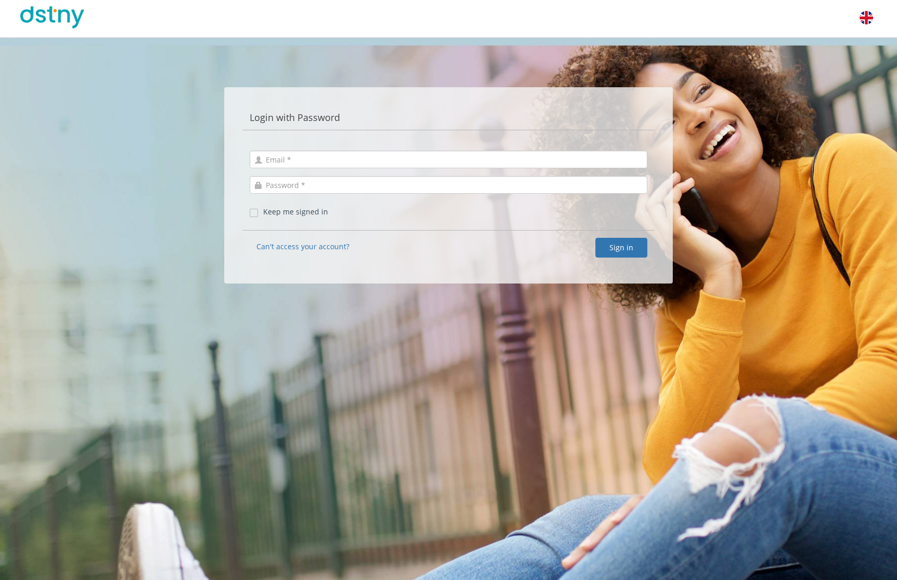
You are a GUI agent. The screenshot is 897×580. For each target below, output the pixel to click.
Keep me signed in (295, 212)
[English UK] (866, 17)
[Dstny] (65, 17)
